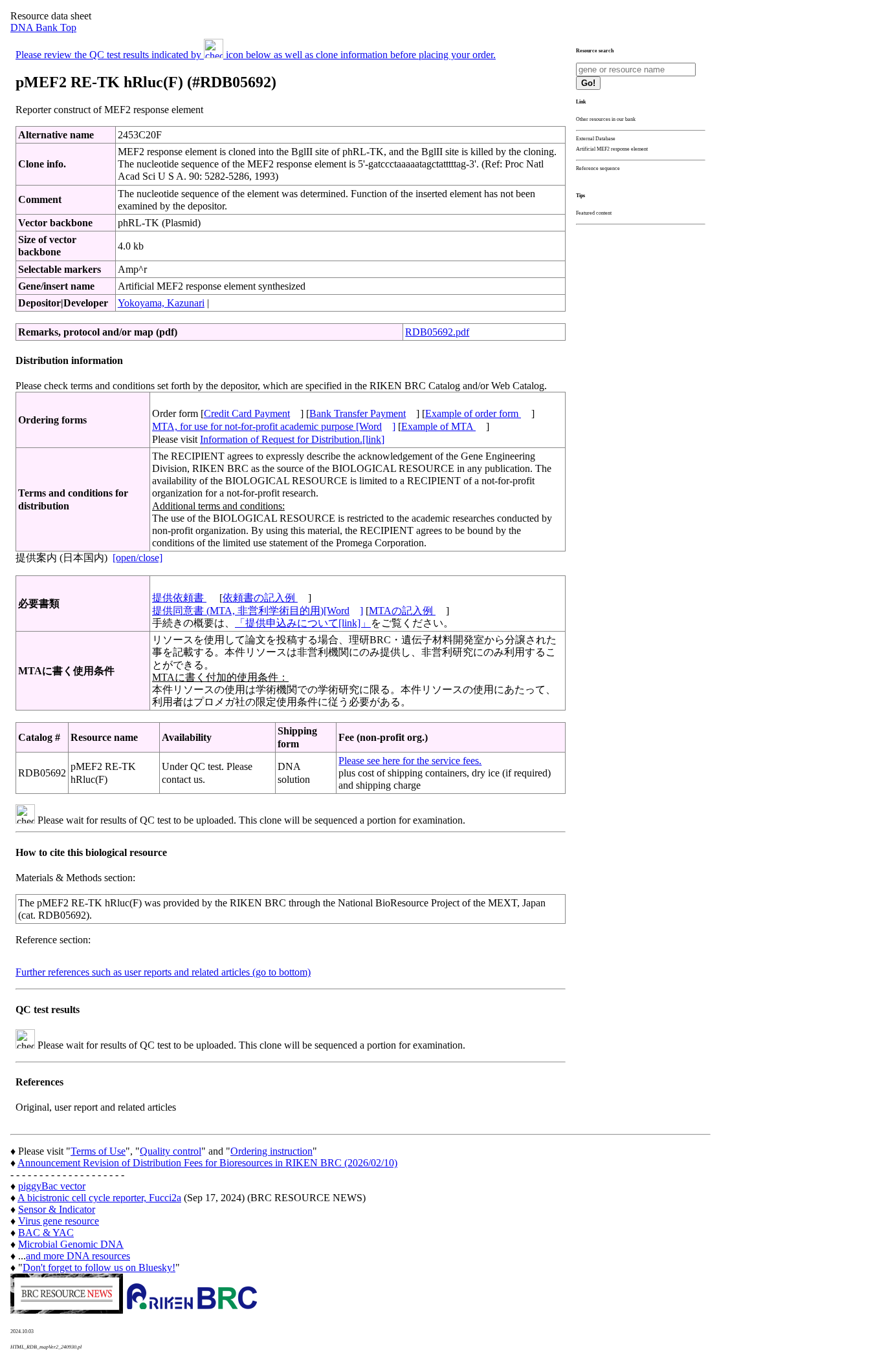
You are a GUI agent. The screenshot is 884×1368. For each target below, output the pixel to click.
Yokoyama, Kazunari (161, 302)
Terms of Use (98, 1151)
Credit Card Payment (247, 413)
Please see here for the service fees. (409, 760)
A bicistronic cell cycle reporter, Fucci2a (99, 1197)
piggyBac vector (51, 1186)
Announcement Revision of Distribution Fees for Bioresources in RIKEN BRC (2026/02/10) (207, 1162)
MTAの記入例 (402, 610)
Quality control (170, 1151)
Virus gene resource (58, 1220)
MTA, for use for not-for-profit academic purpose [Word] (273, 426)
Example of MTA (438, 426)
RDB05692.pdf (437, 331)
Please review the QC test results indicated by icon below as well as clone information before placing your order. (256, 54)
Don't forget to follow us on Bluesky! (99, 1267)
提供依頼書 (179, 597)
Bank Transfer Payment (357, 413)
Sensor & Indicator (56, 1209)
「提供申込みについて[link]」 (303, 622)
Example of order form (473, 413)
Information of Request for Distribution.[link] (292, 439)
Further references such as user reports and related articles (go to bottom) (163, 972)
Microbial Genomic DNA (71, 1244)
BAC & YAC (46, 1232)
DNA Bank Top (43, 27)
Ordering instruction (271, 1151)
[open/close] (137, 557)
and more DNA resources (78, 1255)
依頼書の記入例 (260, 597)
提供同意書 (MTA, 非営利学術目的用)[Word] (257, 610)
